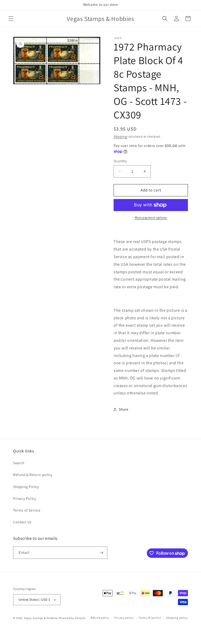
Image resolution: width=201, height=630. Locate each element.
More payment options (151, 217)
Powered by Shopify (72, 618)
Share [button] (124, 409)
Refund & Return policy (32, 474)
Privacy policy (124, 618)
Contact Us (22, 522)
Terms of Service (27, 510)
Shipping (120, 136)
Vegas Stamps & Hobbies (41, 618)
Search (19, 463)
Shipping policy (177, 618)
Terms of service (150, 618)
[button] (11, 18)
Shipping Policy (26, 486)
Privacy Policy (24, 498)
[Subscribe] (101, 553)
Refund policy (100, 618)
